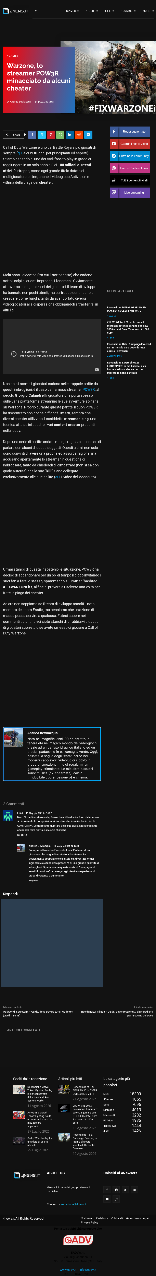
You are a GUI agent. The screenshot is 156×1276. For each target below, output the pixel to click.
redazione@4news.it (74, 1204)
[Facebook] (32, 135)
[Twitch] (116, 1199)
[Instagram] (134, 1189)
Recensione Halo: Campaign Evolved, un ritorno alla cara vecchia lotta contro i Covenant (129, 347)
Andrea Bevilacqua (20, 101)
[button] (39, 11)
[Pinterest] (51, 135)
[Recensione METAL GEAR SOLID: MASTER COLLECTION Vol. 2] (64, 1089)
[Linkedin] (70, 135)
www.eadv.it (68, 1269)
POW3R (89, 389)
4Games (12, 55)
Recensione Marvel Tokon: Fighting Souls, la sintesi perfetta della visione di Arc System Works (39, 1094)
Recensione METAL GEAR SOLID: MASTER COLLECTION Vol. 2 (126, 309)
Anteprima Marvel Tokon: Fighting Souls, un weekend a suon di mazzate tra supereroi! (39, 1119)
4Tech (110, 337)
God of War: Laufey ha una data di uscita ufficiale (39, 1142)
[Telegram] (88, 135)
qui (20, 153)
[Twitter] (42, 135)
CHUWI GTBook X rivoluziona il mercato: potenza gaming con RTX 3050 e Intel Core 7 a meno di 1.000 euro (128, 327)
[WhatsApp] (60, 135)
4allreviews (114, 356)
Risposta (22, 834)
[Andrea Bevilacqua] (13, 754)
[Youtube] (106, 1199)
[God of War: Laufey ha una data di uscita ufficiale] (19, 1141)
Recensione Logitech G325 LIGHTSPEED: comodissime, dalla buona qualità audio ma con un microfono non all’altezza (126, 368)
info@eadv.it (88, 1269)
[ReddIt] (79, 135)
